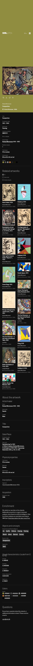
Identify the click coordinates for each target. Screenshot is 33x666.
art (3, 531)
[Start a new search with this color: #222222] (12, 162)
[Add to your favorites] (13, 97)
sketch (5, 534)
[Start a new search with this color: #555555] (5, 162)
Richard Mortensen (7, 141)
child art (13, 531)
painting (26, 531)
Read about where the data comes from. (19, 518)
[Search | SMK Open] (7, 33)
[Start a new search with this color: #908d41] (3, 162)
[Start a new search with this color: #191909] (14, 162)
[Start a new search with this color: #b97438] (10, 162)
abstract (15, 534)
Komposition (6, 540)
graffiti (8, 531)
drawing (20, 531)
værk (4, 546)
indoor (10, 534)
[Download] (7, 97)
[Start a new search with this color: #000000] (17, 162)
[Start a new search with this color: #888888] (8, 162)
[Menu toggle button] (29, 33)
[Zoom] (3, 97)
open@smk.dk (6, 619)
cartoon (21, 534)
